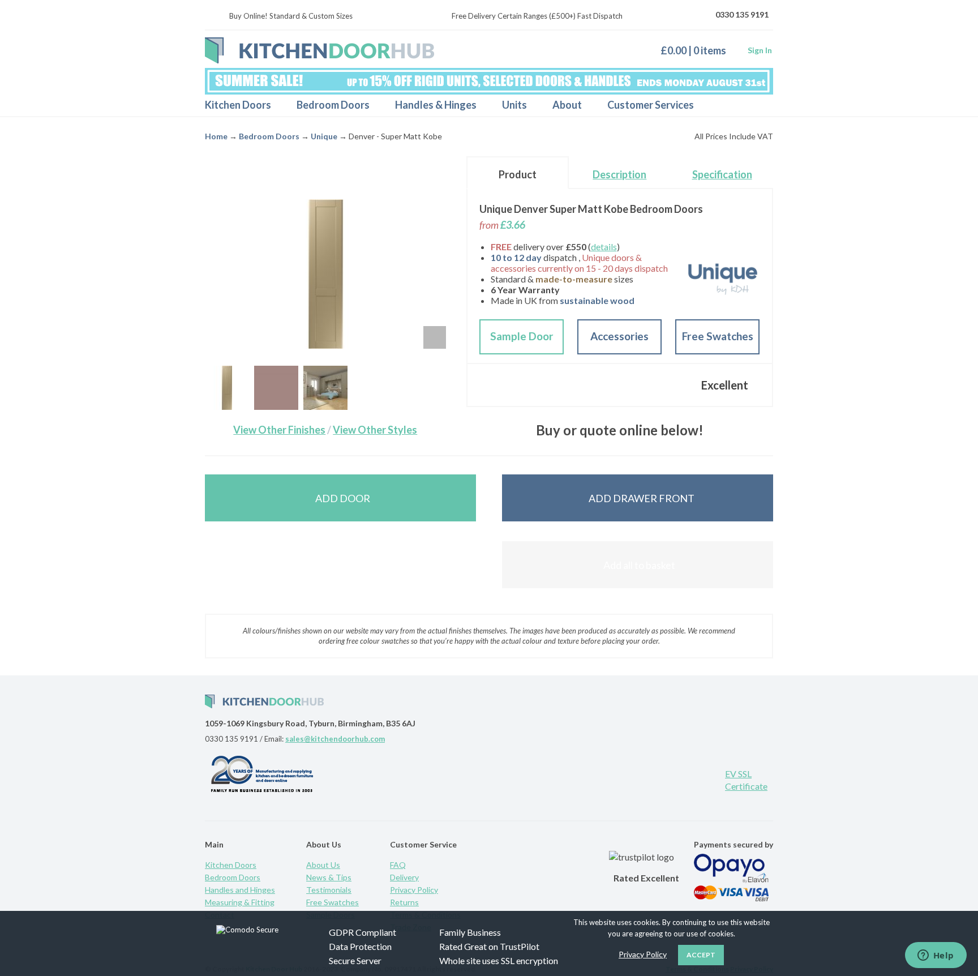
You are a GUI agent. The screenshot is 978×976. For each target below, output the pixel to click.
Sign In (760, 50)
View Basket (697, 50)
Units (514, 105)
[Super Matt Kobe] (276, 388)
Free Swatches (717, 336)
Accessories (619, 336)
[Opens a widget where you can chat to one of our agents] (935, 956)
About (567, 105)
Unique (324, 136)
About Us (323, 865)
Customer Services (650, 105)
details (604, 246)
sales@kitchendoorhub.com (335, 738)
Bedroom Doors (333, 105)
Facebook (670, 778)
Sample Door (522, 336)
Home (216, 136)
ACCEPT (701, 955)
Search (754, 105)
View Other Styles (375, 429)
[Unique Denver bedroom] (325, 388)
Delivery (404, 877)
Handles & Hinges (436, 105)
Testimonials (328, 889)
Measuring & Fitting (239, 902)
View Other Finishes (279, 429)
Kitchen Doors (238, 105)
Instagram (707, 778)
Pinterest (633, 778)
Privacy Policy (414, 889)
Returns (404, 902)
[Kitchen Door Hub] (319, 50)
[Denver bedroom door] (227, 388)
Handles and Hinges (240, 889)
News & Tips (328, 877)
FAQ (398, 865)
